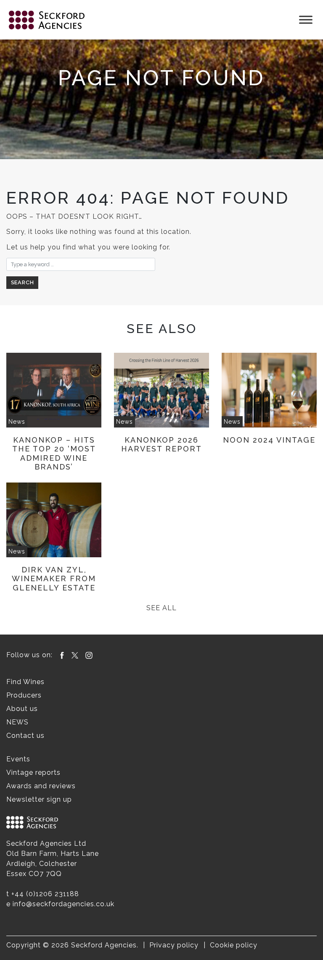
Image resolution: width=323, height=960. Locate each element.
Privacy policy (174, 945)
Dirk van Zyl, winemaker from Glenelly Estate (54, 578)
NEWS (17, 722)
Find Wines (25, 682)
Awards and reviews (41, 786)
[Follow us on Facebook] (62, 655)
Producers (24, 695)
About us (22, 709)
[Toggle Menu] (305, 20)
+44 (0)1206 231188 (45, 894)
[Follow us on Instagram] (89, 655)
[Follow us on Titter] (74, 655)
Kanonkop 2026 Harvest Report (161, 444)
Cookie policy (233, 945)
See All (161, 608)
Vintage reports (33, 772)
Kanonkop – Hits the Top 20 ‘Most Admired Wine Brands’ (54, 453)
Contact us (25, 736)
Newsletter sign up (39, 799)
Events (18, 759)
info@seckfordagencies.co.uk (63, 904)
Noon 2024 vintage (269, 439)
